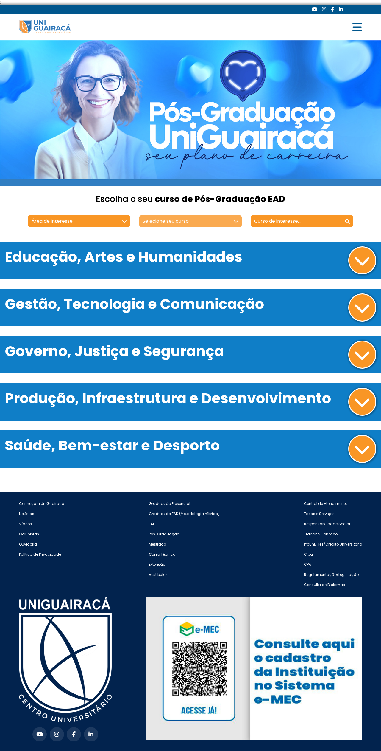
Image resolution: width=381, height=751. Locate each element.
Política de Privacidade (40, 554)
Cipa (308, 554)
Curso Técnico (162, 554)
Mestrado (157, 544)
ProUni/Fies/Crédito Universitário (333, 544)
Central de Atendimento (325, 503)
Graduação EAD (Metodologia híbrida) (184, 513)
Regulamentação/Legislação (331, 574)
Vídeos (25, 523)
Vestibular (158, 574)
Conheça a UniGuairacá (41, 503)
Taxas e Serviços (319, 513)
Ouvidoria (28, 544)
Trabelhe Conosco (321, 534)
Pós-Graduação (164, 534)
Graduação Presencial (169, 503)
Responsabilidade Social (327, 523)
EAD (152, 523)
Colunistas (29, 534)
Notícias (26, 513)
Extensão (157, 564)
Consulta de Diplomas (324, 584)
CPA (307, 564)
